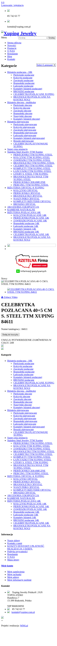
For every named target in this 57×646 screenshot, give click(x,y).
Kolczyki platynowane (24, 127)
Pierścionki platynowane (25, 124)
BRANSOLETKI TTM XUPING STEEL (34, 163)
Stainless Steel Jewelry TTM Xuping (25, 152)
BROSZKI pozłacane (23, 91)
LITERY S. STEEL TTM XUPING (30, 174)
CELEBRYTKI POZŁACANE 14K (31, 234)
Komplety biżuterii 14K (24, 229)
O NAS (11, 51)
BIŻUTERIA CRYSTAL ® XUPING (25, 187)
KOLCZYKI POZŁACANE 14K (30, 215)
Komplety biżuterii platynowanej (29, 138)
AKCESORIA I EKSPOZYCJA (23, 207)
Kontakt (11, 59)
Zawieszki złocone (22, 110)
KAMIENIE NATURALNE (21, 209)
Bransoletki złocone (22, 113)
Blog (9, 56)
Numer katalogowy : (11, 329)
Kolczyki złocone (21, 108)
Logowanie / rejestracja (12, 5)
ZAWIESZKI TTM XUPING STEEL (31, 160)
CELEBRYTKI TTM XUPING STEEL (33, 165)
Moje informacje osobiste (19, 580)
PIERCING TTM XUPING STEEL (31, 185)
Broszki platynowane (23, 141)
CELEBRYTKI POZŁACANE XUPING (33, 94)
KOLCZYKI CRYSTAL (25, 190)
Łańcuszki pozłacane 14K (25, 226)
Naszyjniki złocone (22, 116)
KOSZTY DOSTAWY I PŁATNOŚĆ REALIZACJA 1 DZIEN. (25, 547)
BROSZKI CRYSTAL (24, 204)
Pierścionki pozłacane (23, 75)
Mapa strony (13, 559)
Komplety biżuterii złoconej (26, 119)
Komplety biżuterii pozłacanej (27, 88)
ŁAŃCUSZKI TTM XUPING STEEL (32, 171)
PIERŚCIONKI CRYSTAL (26, 193)
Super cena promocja (17, 149)
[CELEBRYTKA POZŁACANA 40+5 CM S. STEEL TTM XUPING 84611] (31, 292)
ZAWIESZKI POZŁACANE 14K (30, 220)
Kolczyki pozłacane (22, 77)
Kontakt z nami (14, 543)
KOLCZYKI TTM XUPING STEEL (31, 157)
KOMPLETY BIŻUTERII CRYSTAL (32, 201)
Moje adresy (13, 577)
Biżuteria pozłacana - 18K (19, 72)
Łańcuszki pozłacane (23, 86)
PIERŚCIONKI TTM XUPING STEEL (33, 154)
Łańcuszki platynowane (24, 135)
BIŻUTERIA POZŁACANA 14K (24, 212)
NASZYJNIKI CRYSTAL (26, 198)
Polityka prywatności (17, 551)
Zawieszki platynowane (24, 130)
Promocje (11, 48)
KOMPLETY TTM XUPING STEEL (32, 168)
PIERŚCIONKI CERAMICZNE (29, 182)
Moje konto (7, 565)
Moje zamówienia (15, 571)
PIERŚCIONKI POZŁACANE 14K (31, 218)
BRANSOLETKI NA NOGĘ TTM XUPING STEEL (30, 178)
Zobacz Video (10, 297)
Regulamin (12, 53)
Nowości (11, 45)
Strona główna (14, 42)
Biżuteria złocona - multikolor (21, 102)
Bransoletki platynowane (25, 132)
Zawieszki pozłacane (23, 80)
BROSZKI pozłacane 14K (26, 231)
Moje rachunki (14, 574)
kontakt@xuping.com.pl (23, 612)
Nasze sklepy (13, 540)
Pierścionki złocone (22, 105)
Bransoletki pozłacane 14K (26, 223)
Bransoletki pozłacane (24, 83)
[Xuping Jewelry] (18, 33)
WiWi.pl (24, 625)
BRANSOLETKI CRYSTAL (27, 196)
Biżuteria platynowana (18, 121)
